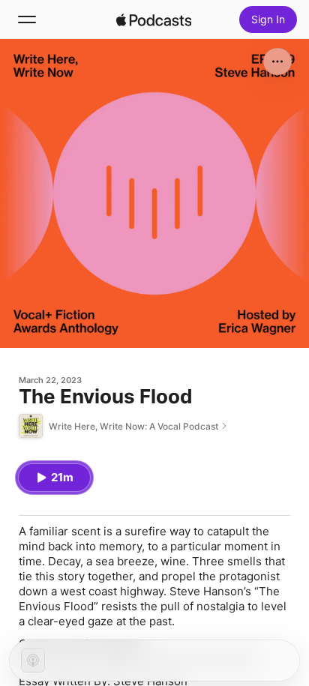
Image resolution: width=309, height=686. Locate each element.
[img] (153, 19)
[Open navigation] (27, 19)
